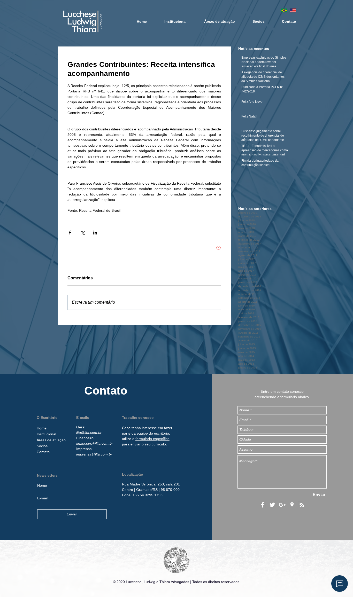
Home (42, 428)
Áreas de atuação (51, 440)
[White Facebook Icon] (262, 504)
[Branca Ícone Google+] (282, 504)
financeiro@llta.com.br (94, 443)
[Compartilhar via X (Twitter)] (82, 232)
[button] (151, 484)
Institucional (46, 434)
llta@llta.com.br (89, 432)
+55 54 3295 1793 (148, 495)
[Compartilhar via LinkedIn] (95, 232)
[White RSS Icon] (301, 504)
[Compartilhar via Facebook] (69, 232)
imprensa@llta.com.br (94, 454)
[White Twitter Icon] (272, 504)
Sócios (42, 446)
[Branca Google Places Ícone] (292, 504)
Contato (43, 452)
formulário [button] (144, 439)
